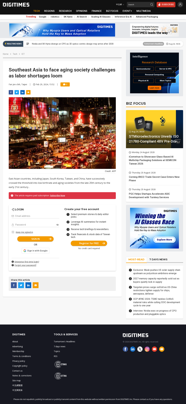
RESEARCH (65, 10)
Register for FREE (89, 243)
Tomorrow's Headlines (153, 44)
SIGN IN (35, 239)
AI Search (82, 16)
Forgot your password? (25, 265)
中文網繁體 (17, 385)
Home (5, 54)
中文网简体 (17, 390)
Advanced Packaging (147, 16)
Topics (57, 351)
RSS (55, 356)
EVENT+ (127, 10)
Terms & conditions (21, 356)
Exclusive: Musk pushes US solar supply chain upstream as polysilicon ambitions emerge (156, 272)
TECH (36, 10)
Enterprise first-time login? (27, 261)
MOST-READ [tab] (136, 259)
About (15, 341)
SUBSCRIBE (168, 4)
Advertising (17, 346)
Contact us (17, 370)
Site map (16, 380)
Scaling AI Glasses (100, 16)
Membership (18, 351)
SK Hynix (68, 16)
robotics (55, 16)
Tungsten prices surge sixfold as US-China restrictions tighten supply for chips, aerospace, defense (155, 290)
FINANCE (97, 10)
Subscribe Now (57, 195)
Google (42, 16)
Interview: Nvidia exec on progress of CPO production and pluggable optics (155, 312)
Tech (15, 54)
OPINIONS (81, 10)
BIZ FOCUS (112, 10)
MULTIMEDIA (143, 10)
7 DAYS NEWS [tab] (158, 259)
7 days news (59, 346)
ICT (23, 54)
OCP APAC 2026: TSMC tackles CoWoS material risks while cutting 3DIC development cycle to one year (156, 302)
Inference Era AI (123, 16)
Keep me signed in (24, 232)
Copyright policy (19, 365)
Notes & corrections (22, 375)
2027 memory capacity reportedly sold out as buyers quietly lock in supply (156, 280)
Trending (31, 16)
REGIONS (49, 10)
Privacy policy (18, 361)
